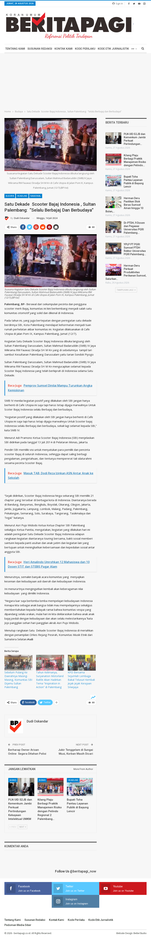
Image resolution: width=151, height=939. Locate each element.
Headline (22, 196)
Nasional (35, 196)
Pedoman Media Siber (17, 925)
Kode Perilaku (85, 48)
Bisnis (13, 780)
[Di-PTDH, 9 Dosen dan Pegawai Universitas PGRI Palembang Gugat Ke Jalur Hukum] (113, 227)
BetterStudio (140, 933)
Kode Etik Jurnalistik (113, 48)
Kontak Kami (64, 48)
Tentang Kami (15, 48)
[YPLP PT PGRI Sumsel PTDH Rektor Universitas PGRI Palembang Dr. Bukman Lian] (113, 248)
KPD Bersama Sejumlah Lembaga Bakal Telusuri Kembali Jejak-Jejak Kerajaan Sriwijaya (81, 680)
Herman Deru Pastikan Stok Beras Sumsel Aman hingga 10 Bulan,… (124, 205)
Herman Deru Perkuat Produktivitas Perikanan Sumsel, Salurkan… (126, 272)
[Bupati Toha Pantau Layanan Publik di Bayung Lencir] (80, 787)
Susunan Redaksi (39, 48)
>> (132, 48)
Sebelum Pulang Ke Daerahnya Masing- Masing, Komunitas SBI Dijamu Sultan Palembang (18, 680)
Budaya (10, 196)
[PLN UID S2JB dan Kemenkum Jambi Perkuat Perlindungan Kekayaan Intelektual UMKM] (21, 787)
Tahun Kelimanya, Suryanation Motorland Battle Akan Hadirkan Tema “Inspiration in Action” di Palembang (50, 680)
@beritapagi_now (83, 871)
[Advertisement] (75, 80)
